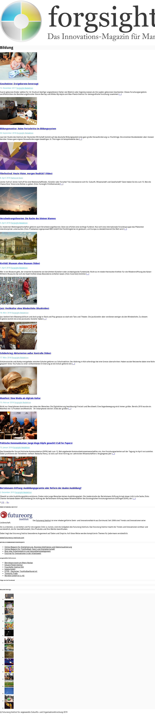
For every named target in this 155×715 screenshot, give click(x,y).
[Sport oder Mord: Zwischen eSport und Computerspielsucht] (9, 614)
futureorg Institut (43, 520)
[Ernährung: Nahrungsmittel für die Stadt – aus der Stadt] (9, 686)
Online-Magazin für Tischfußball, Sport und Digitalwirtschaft (30, 549)
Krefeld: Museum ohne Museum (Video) (20, 263)
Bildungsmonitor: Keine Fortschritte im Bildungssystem (28, 128)
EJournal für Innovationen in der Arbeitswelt (23, 553)
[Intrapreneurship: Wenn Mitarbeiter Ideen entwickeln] (9, 665)
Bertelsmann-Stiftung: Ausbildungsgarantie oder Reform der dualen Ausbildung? (40, 488)
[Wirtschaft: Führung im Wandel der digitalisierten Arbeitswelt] (9, 694)
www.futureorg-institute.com (12, 538)
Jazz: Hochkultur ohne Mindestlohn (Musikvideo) (24, 308)
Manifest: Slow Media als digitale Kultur (20, 398)
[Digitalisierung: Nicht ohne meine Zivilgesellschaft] (9, 628)
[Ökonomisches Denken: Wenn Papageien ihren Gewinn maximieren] (9, 708)
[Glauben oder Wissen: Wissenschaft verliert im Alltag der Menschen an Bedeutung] (9, 621)
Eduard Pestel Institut (14, 565)
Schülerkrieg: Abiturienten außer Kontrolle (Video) (25, 353)
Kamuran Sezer (17, 178)
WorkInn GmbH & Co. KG (14, 576)
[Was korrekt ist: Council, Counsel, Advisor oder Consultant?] (9, 643)
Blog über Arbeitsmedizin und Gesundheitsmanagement (28, 551)
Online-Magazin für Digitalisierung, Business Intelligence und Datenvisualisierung (38, 547)
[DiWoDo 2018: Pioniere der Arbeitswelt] (9, 679)
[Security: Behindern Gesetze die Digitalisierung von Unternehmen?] (9, 607)
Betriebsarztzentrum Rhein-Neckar (19, 563)
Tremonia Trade (11, 573)
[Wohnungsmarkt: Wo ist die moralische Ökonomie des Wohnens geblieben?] (9, 701)
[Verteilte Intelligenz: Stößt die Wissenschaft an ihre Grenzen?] (9, 636)
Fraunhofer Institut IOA (14, 567)
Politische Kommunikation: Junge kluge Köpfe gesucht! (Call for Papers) (36, 443)
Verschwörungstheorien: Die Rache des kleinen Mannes (28, 218)
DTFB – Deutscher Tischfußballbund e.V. (21, 571)
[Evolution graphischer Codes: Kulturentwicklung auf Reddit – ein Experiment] (9, 672)
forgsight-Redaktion (24, 88)
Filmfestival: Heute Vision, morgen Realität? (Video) (26, 173)
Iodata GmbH (10, 569)
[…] (120, 94)
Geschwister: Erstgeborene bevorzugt (19, 84)
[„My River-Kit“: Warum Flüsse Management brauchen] (9, 650)
